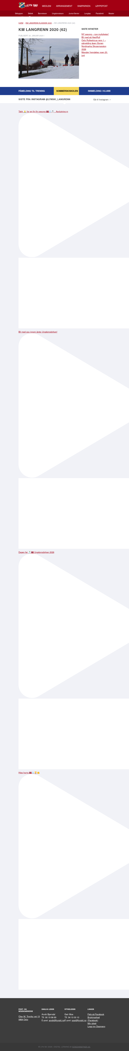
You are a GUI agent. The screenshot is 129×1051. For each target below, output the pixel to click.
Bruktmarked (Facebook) (94, 1019)
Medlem (46, 5)
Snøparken (83, 5)
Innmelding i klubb (99, 90)
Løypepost (101, 5)
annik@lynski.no (56, 1020)
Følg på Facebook (96, 1014)
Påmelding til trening (32, 90)
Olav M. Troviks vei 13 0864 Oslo (29, 1018)
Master (111, 13)
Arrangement (64, 5)
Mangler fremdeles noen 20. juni (95, 54)
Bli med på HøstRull (91, 37)
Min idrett (92, 1023)
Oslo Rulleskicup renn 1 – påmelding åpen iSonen (94, 42)
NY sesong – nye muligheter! (95, 34)
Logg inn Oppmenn (96, 1026)
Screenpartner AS (81, 1047)
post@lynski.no (79, 1020)
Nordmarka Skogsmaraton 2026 (94, 48)
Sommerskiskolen (67, 90)
